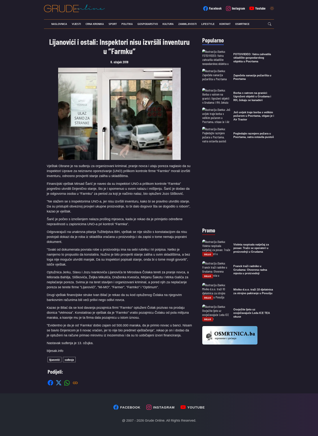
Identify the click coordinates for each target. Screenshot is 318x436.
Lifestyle (208, 24)
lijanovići (54, 359)
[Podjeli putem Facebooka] (50, 382)
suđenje (69, 359)
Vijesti (76, 24)
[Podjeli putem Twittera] (58, 382)
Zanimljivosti (187, 24)
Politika (127, 24)
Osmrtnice (242, 24)
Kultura (168, 24)
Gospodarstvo (147, 24)
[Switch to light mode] (272, 8)
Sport (113, 24)
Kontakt (225, 24)
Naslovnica (59, 24)
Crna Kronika (95, 24)
